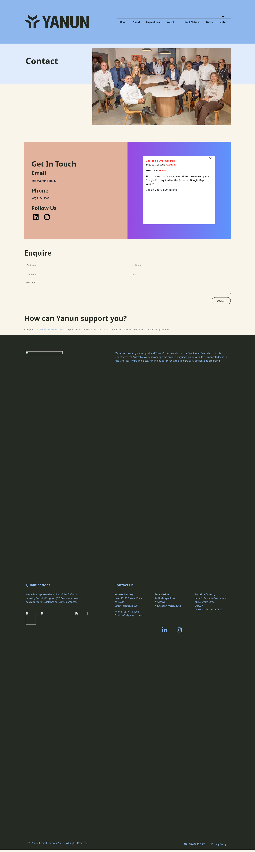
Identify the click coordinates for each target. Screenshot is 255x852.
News (209, 22)
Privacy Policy (218, 844)
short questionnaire (51, 329)
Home (123, 22)
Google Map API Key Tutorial (162, 189)
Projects (170, 22)
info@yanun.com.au (44, 180)
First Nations (192, 22)
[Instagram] (179, 629)
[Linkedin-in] (164, 629)
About (136, 22)
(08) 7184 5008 (40, 198)
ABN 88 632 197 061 (194, 844)
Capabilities (153, 22)
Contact (223, 22)
